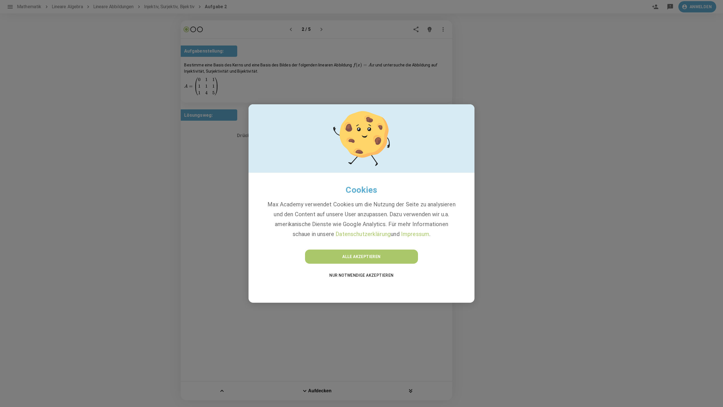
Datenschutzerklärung (363, 234)
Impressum (415, 234)
